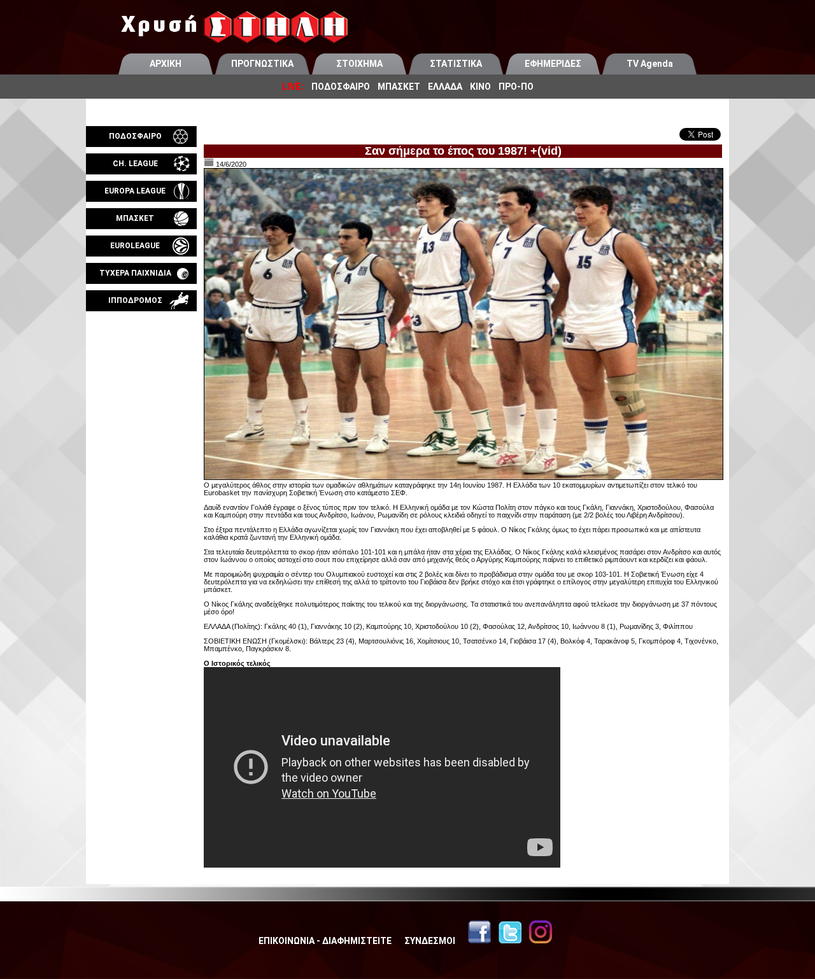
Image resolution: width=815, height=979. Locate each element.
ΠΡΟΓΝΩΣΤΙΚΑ (262, 64)
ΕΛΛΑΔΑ (445, 86)
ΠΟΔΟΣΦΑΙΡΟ (340, 86)
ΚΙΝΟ (480, 86)
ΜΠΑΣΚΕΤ (399, 86)
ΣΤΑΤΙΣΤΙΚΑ (456, 64)
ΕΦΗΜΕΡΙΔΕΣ (553, 64)
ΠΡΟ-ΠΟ (516, 86)
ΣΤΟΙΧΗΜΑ (359, 64)
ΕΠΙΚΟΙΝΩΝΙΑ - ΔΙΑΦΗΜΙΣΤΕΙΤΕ (325, 941)
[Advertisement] (141, 461)
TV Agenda (650, 64)
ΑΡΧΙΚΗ (165, 64)
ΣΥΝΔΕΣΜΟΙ (429, 941)
